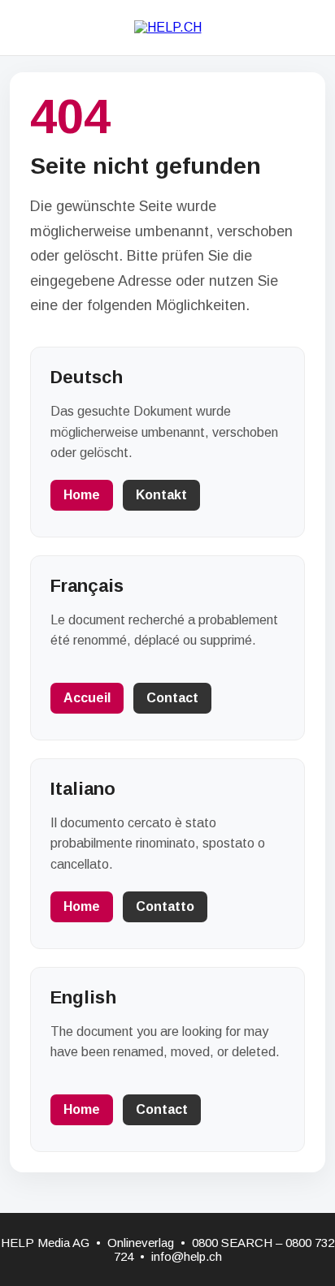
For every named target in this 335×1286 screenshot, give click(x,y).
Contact (172, 698)
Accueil (87, 698)
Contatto (165, 906)
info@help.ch (186, 1256)
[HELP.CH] (168, 27)
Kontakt (161, 495)
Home (81, 495)
